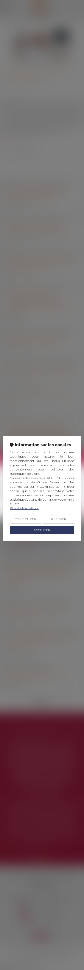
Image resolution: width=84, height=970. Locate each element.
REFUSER (58, 519)
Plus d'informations (24, 508)
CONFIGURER (25, 519)
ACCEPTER (42, 530)
